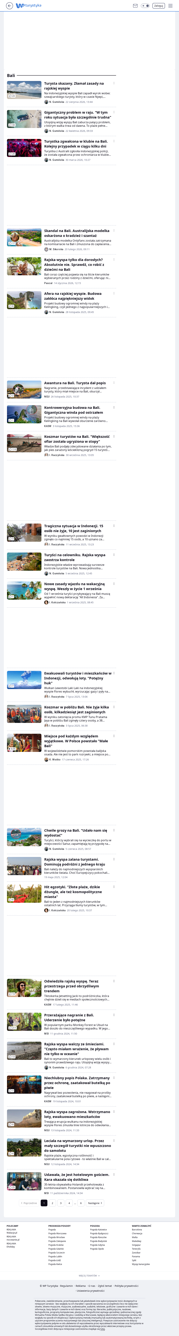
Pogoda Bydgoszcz (99, 1233)
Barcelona (137, 1229)
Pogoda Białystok (98, 1241)
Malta (135, 1237)
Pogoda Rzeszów (98, 1237)
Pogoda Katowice (98, 1229)
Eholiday (11, 1246)
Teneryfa (136, 1248)
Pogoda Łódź (54, 1260)
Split (134, 1260)
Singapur (136, 1244)
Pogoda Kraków (55, 1244)
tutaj (102, 1328)
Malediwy (136, 1241)
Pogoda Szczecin (56, 1252)
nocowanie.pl (13, 1239)
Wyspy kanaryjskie (141, 1264)
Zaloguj (158, 5)
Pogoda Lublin (55, 1256)
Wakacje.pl (12, 1232)
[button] (145, 6)
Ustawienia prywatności (90, 1290)
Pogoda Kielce (55, 1264)
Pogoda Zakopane (57, 1241)
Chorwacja (137, 1233)
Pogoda (52, 1229)
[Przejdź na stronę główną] (9, 8)
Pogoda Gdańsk (56, 1248)
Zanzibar (136, 1252)
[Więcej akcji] (114, 83)
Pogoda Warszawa (57, 1233)
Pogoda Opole (97, 1248)
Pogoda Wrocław (56, 1237)
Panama (136, 1256)
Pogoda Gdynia (97, 1244)
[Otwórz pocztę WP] (135, 6)
